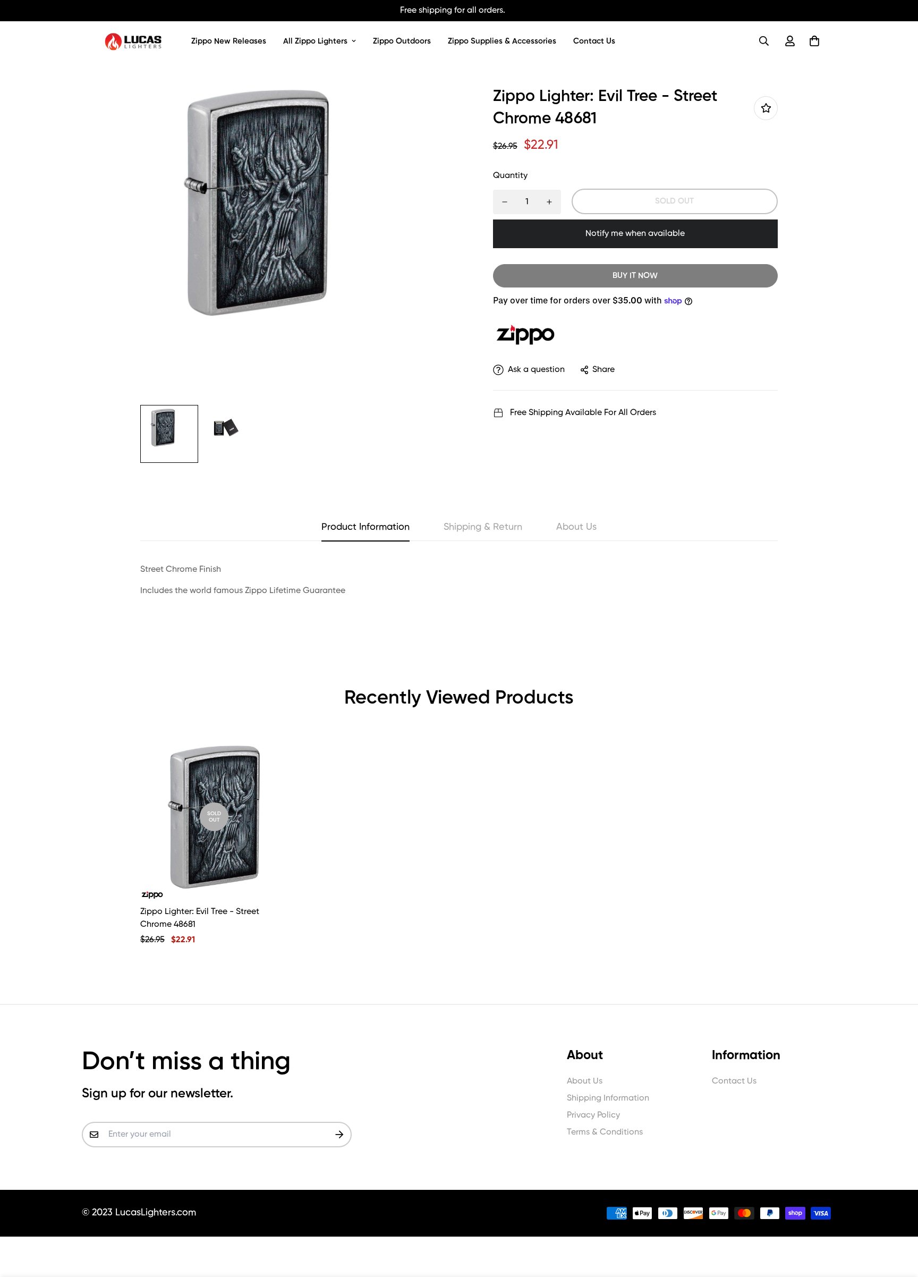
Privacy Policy (593, 1115)
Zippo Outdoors (402, 41)
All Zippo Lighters (315, 41)
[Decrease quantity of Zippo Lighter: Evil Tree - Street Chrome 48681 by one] (504, 202)
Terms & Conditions (605, 1132)
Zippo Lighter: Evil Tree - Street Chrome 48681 (199, 918)
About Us (584, 1081)
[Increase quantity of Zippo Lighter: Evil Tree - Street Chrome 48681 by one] (549, 202)
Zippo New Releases (228, 41)
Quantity (510, 176)
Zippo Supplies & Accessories (502, 41)
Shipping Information (608, 1098)
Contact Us (594, 41)
